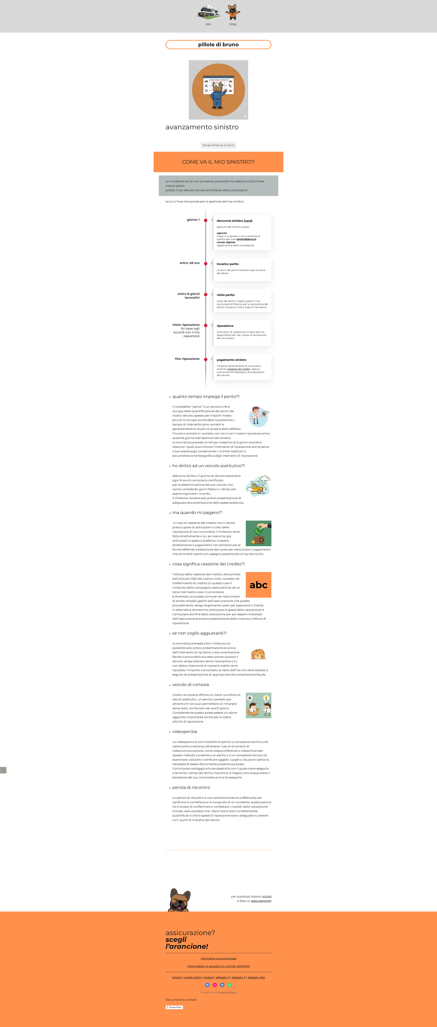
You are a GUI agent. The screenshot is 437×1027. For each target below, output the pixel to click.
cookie (188, 977)
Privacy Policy (175, 1007)
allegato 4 (238, 977)
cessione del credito (238, 369)
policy (197, 977)
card (248, 220)
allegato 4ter (256, 977)
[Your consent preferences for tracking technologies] (3, 770)
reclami (209, 977)
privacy (177, 977)
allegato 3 (223, 977)
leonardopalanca (227, 992)
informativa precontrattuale (218, 958)
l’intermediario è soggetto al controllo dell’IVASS (218, 966)
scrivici (266, 896)
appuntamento (261, 901)
